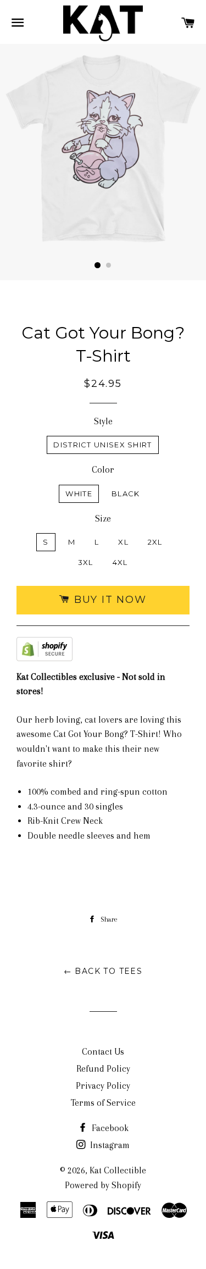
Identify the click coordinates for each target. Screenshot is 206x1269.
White (78, 493)
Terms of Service (103, 1103)
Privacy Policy (103, 1085)
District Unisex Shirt (102, 444)
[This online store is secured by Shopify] (44, 651)
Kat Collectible (118, 1170)
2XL (155, 541)
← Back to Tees (103, 971)
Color (103, 469)
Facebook (109, 1128)
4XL (120, 562)
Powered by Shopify (103, 1185)
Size (103, 518)
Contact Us (103, 1051)
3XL (85, 562)
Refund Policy (103, 1068)
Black (126, 493)
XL (123, 541)
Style (103, 421)
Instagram (109, 1145)
